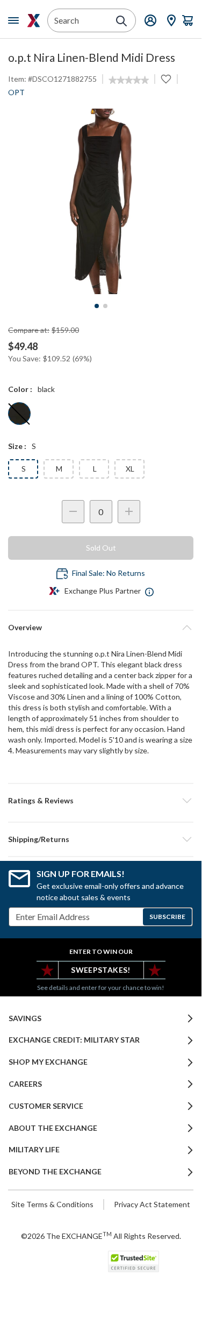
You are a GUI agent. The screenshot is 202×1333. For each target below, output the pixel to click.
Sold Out (101, 547)
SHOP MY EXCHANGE (48, 1062)
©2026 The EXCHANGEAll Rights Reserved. (101, 1236)
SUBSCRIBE (167, 917)
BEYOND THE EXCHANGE (55, 1171)
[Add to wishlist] (166, 79)
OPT (16, 92)
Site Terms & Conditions (52, 1204)
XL (130, 468)
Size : (17, 446)
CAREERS (25, 1084)
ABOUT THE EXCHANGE (53, 1128)
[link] (129, 80)
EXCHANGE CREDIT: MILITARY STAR (74, 1040)
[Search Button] (121, 21)
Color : (20, 389)
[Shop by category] (15, 20)
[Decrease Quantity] (73, 511)
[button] (100, 800)
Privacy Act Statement (152, 1204)
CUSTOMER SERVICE (46, 1106)
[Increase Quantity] (129, 511)
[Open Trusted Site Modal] (133, 1261)
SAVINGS (25, 1018)
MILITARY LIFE (34, 1149)
